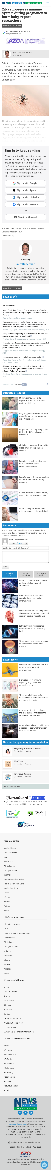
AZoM (6, 1045)
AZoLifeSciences (11, 1086)
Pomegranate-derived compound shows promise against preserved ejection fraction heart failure (34, 613)
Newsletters (9, 1000)
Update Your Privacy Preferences (25, 1142)
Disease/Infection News (12, 231)
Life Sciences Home (12, 924)
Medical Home (10, 848)
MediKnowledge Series (14, 879)
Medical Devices (11, 888)
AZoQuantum (9, 1077)
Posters (7, 901)
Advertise (8, 1009)
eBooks (7, 897)
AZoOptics (8, 1059)
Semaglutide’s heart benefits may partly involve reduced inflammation (33, 667)
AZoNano (8, 1050)
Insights (7, 875)
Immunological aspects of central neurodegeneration (22, 357)
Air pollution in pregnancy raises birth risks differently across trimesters (33, 432)
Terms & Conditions (12, 1018)
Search (7, 996)
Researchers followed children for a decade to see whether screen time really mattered (34, 728)
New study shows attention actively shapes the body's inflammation (31, 598)
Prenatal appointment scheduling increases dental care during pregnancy (34, 479)
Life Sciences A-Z (11, 937)
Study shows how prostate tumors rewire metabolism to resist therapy (34, 644)
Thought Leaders (11, 870)
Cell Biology (16, 228)
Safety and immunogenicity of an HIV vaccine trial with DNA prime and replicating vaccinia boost (25, 335)
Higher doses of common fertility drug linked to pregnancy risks (33, 494)
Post (5, 566)
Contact (7, 1014)
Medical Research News (33, 228)
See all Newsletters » (12, 786)
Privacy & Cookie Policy (13, 1023)
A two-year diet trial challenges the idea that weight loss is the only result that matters (32, 713)
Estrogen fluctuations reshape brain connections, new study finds (32, 628)
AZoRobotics (9, 1063)
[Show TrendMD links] (47, 384)
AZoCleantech (10, 1054)
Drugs (6, 892)
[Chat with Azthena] (44, 1165)
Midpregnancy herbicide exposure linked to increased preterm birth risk (32, 400)
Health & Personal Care (14, 883)
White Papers (9, 866)
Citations (8, 296)
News (6, 857)
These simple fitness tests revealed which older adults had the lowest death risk (33, 697)
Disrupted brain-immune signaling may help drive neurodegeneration (30, 682)
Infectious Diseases (22, 774)
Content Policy (10, 1027)
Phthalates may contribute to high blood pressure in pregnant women (34, 448)
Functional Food (11, 852)
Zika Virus (18, 761)
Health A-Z (8, 861)
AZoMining (8, 1072)
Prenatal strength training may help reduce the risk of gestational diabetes (32, 464)
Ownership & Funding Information (19, 1032)
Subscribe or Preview (23, 751)
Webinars (8, 955)
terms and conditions (18, 1124)
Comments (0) (8, 235)
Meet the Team (10, 991)
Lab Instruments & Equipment (17, 933)
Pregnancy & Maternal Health (27, 748)
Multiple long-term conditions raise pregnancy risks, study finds (34, 509)
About (6, 987)
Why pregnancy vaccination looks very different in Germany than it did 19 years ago (33, 416)
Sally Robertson (25, 263)
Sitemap (7, 1005)
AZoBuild (8, 1081)
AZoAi (6, 1090)
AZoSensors (9, 1068)
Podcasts (7, 906)
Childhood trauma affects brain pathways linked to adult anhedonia (33, 583)
